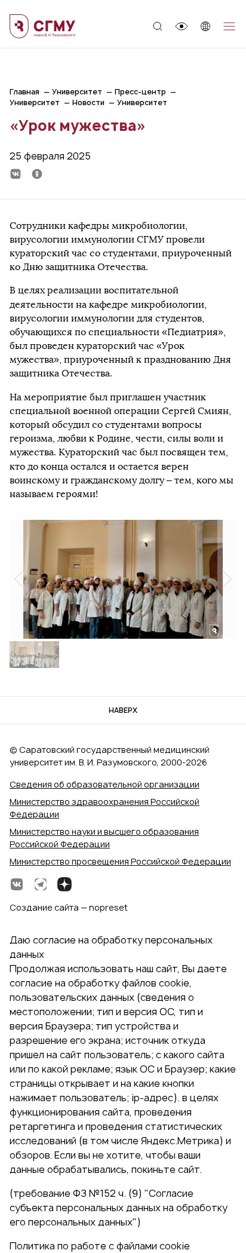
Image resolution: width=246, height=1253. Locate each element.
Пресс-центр (140, 92)
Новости (88, 102)
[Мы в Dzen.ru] (64, 884)
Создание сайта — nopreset (69, 907)
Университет (77, 92)
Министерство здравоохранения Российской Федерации (104, 808)
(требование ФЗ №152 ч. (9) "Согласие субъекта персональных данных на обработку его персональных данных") (118, 1208)
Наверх (123, 710)
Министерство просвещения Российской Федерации (120, 861)
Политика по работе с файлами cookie (100, 1245)
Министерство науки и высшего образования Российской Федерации (104, 838)
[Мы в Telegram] (41, 884)
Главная (24, 92)
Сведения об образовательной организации (104, 784)
